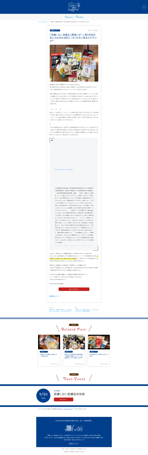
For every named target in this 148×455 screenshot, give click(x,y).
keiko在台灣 (58, 245)
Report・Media (74, 17)
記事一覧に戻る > (74, 289)
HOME (39, 21)
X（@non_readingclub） (65, 409)
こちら (86, 275)
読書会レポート (46, 21)
